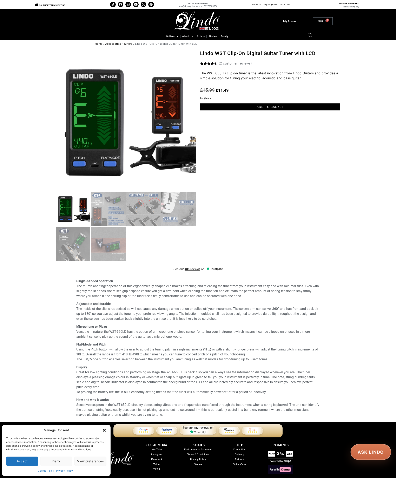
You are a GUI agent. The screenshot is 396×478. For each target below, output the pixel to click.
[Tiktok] (113, 4)
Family (224, 36)
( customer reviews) (235, 63)
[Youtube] (136, 4)
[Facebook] (120, 4)
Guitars (170, 36)
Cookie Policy (46, 470)
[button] (104, 430)
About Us (187, 36)
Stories (213, 36)
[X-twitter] (143, 4)
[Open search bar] (310, 35)
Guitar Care (285, 4)
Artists (201, 36)
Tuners (128, 43)
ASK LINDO (371, 452)
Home (99, 43)
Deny (56, 461)
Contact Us (256, 4)
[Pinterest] (151, 4)
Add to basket (270, 107)
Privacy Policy (64, 470)
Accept (22, 461)
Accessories (113, 43)
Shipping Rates (270, 4)
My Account (290, 21)
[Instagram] (128, 4)
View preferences (90, 461)
